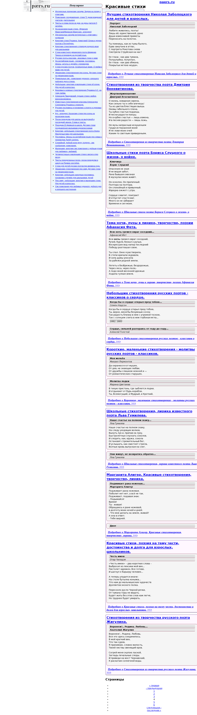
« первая (154, 685)
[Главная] (36, 6)
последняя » (154, 710)
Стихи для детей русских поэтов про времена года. (77, 166)
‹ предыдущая (154, 688)
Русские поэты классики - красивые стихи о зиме (76, 58)
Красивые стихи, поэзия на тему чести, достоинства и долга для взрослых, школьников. (143, 547)
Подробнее (150, 608)
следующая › (154, 707)
